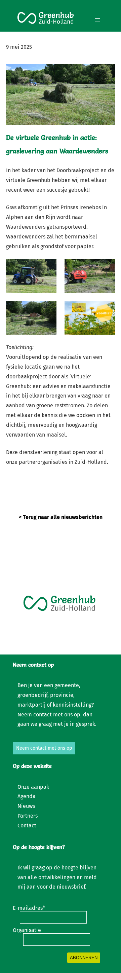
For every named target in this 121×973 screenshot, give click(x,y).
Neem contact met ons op (44, 748)
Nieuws (26, 806)
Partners (27, 816)
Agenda (26, 796)
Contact (26, 825)
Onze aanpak (33, 787)
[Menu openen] (97, 20)
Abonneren (83, 957)
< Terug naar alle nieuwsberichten (61, 517)
